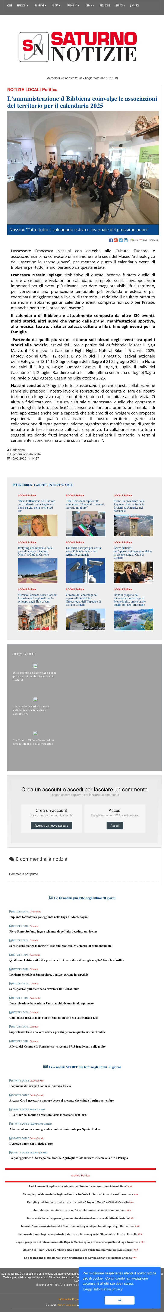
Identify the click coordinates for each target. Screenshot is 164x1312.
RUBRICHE (40, 5)
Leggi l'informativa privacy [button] (103, 1289)
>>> (130, 1186)
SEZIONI (22, 5)
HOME (9, 5)
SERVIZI (119, 5)
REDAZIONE (105, 5)
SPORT (55, 5)
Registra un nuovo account (51, 825)
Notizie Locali (24, 89)
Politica (49, 89)
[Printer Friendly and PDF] (144, 240)
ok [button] (120, 1300)
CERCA (89, 5)
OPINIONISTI (72, 5)
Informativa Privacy (70, 1299)
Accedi (135, 5)
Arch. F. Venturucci (67, 1305)
